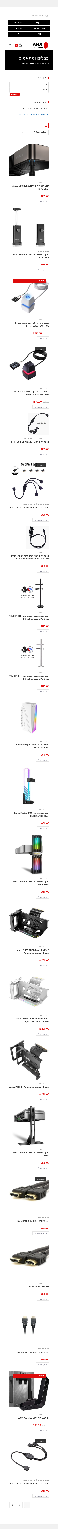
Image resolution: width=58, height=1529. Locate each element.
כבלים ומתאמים (27, 64)
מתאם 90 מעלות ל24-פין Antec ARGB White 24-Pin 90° (32, 746)
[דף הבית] (48, 64)
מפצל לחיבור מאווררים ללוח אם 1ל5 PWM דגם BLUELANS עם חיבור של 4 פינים (30, 557)
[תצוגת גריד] (46, 125)
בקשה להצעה (18, 22)
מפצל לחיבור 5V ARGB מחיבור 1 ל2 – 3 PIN (29, 1483)
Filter (14, 94)
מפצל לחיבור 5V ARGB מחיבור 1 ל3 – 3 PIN (29, 507)
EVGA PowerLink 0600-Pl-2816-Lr (33, 1418)
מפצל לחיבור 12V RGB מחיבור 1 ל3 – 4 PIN (29, 442)
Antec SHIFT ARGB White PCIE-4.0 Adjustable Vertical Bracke (32, 1020)
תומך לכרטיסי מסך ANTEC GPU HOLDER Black (30, 1154)
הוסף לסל (42, 201)
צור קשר (18, 28)
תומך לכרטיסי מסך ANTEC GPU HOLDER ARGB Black (30, 883)
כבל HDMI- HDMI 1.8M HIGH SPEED (32, 1221)
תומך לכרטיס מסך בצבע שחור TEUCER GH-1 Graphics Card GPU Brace (29, 617)
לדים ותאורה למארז (30, 438)
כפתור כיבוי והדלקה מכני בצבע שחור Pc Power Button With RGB (31, 393)
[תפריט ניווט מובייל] (11, 45)
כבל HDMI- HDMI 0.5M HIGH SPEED (32, 1352)
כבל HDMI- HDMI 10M (39, 1287)
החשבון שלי (39, 22)
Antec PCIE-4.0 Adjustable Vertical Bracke (29, 1087)
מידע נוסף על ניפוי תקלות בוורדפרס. (33, 114)
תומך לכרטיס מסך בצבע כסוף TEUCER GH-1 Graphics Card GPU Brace (29, 677)
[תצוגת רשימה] (40, 125)
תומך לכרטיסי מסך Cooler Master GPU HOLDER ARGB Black (31, 814)
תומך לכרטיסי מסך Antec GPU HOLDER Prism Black (30, 255)
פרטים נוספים (40, 407)
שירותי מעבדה (40, 28)
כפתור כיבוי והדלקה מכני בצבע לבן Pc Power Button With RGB (32, 324)
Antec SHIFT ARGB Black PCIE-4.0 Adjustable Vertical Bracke (32, 951)
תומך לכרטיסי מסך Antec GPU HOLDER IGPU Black (30, 187)
